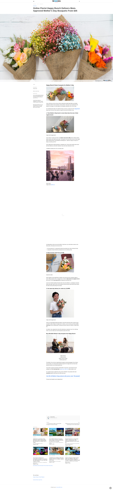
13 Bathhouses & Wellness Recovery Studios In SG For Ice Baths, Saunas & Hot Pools (56, 459)
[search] (79, 1)
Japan (39, 479)
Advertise (36, 465)
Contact (39, 465)
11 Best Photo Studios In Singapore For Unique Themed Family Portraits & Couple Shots (38, 101)
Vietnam (37, 479)
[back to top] (110, 488)
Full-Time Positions (46, 465)
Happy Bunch (77, 108)
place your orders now (64, 369)
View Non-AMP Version (59, 487)
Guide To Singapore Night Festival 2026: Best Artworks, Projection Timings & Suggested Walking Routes (72, 459)
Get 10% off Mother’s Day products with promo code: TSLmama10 (63, 376)
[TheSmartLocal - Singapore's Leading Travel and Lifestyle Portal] (56, 1)
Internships (41, 465)
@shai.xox (53, 184)
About (34, 465)
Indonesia (34, 479)
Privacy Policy (51, 465)
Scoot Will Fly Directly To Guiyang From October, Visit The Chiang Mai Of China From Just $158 (56, 440)
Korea (41, 479)
